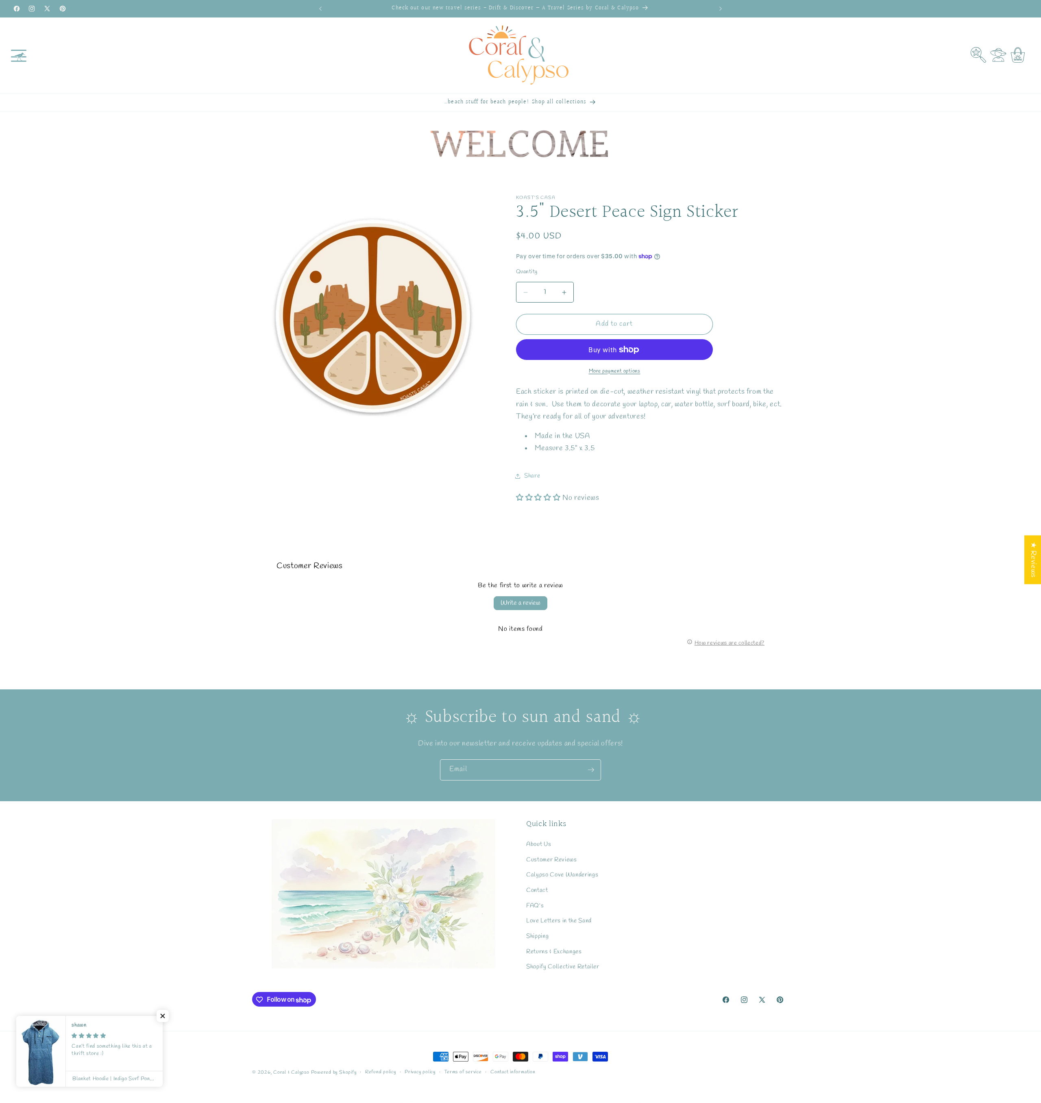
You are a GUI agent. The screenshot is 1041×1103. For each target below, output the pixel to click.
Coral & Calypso (291, 1072)
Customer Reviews (551, 860)
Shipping (537, 936)
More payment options (614, 371)
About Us (538, 845)
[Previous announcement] (320, 8)
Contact (537, 891)
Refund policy (380, 1072)
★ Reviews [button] (1033, 560)
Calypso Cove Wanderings (562, 875)
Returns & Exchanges (554, 952)
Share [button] (532, 476)
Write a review (520, 603)
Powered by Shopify (334, 1072)
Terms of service (462, 1072)
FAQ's (535, 906)
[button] (18, 55)
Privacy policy (420, 1072)
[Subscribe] (591, 769)
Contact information (513, 1072)
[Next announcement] (721, 8)
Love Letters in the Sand (559, 921)
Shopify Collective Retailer (562, 967)
